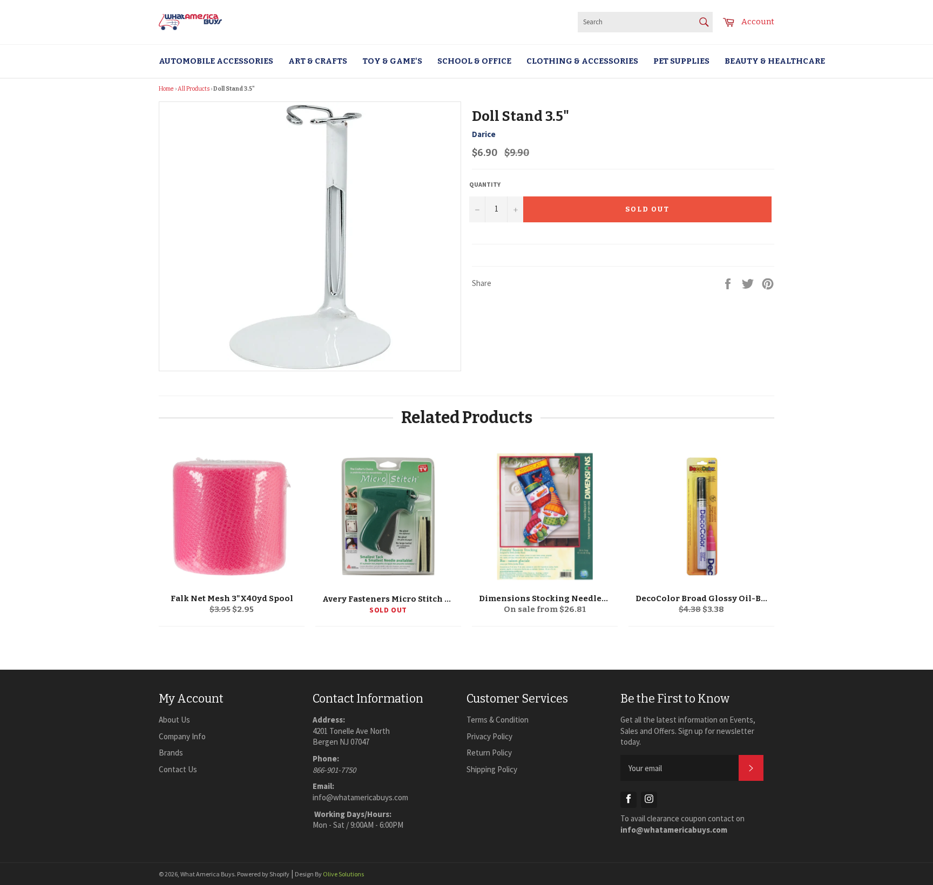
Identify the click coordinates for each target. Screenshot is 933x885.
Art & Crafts (317, 61)
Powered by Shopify (263, 874)
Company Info (182, 736)
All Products (193, 88)
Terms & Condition (497, 719)
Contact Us (178, 769)
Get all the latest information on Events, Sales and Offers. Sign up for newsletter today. (687, 730)
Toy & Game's (392, 61)
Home (166, 88)
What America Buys (207, 874)
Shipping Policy (491, 769)
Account (757, 21)
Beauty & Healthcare (775, 61)
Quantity (485, 184)
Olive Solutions (343, 874)
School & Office (474, 61)
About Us (174, 719)
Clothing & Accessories (582, 61)
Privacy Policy (489, 736)
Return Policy (489, 752)
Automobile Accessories (216, 61)
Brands (171, 752)
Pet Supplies (681, 61)
